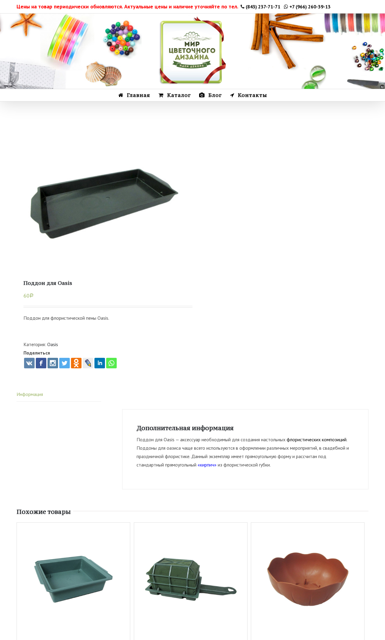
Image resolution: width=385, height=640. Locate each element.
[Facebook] (41, 363)
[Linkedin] (99, 363)
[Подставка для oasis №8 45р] (104, 204)
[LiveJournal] (88, 363)
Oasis (52, 344)
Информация (30, 394)
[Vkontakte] (29, 363)
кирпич (207, 465)
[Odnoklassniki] (76, 363)
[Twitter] (64, 363)
